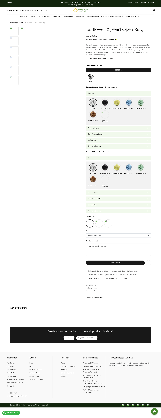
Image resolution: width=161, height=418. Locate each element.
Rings (21, 23)
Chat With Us (12, 413)
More (137, 17)
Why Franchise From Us (15, 383)
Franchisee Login (93, 17)
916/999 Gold (68, 17)
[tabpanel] (118, 78)
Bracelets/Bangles (67, 373)
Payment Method (35, 370)
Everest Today (11, 376)
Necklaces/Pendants (68, 366)
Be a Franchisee (44, 17)
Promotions (129, 17)
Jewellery (56, 17)
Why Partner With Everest (16, 379)
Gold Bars (80, 17)
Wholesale (119, 17)
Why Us (32, 17)
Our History (11, 363)
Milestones (10, 366)
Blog (31, 363)
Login (68, 338)
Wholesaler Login (107, 17)
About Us (23, 17)
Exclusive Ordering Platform (92, 366)
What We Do (11, 373)
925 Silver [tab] (118, 70)
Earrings (64, 370)
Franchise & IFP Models (91, 363)
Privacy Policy (133, 2)
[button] (58, 4)
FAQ (30, 366)
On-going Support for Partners (94, 387)
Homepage (14, 23)
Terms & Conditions (147, 2)
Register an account (85, 338)
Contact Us (11, 386)
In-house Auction (35, 373)
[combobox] (10, 2)
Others (63, 376)
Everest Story (11, 370)
